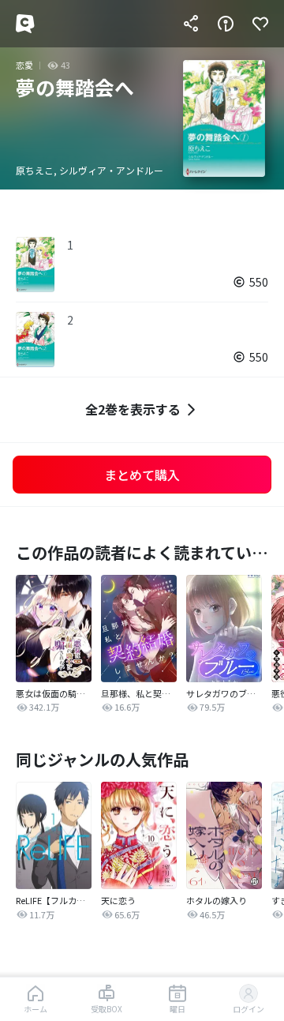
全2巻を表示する (133, 409)
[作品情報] (225, 23)
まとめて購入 (142, 474)
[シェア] (191, 23)
